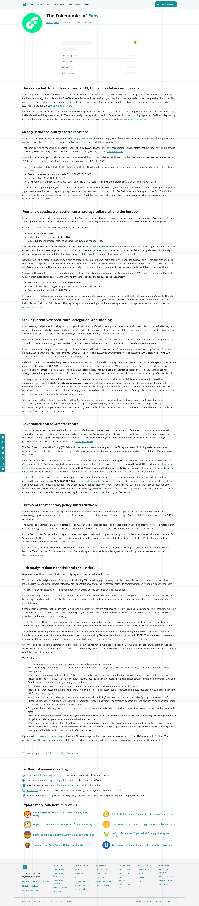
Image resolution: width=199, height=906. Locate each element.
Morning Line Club (81, 885)
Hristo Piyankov (52, 22)
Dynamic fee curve (98, 246)
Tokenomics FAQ (123, 873)
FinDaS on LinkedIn (30, 881)
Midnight (78, 869)
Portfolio (141, 881)
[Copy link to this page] (2, 464)
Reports (141, 873)
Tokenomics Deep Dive (59, 753)
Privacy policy (171, 901)
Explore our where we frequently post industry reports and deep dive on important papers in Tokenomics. (89, 795)
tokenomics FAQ (115, 151)
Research (86, 4)
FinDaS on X (44, 881)
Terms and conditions (143, 901)
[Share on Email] (2, 469)
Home (32, 4)
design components (138, 118)
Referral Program (166, 880)
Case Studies (52, 4)
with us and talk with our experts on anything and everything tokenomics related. (74, 790)
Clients (63, 4)
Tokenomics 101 (123, 869)
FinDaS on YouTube (30, 886)
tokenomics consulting (50, 736)
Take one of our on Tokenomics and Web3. (65, 780)
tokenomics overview (61, 105)
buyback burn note (90, 481)
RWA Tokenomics (103, 877)
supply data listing (82, 138)
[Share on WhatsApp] (2, 453)
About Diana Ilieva (166, 876)
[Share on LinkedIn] (2, 436)
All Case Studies (80, 889)
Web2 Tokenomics (103, 885)
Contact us (159, 901)
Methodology (74, 4)
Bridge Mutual (80, 873)
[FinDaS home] (24, 4)
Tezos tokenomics (84, 441)
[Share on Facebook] (2, 458)
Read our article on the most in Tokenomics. (64, 785)
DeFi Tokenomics (102, 869)
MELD (76, 877)
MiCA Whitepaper (60, 887)
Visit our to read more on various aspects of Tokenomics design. (69, 775)
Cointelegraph (80, 881)
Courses (141, 877)
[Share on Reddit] (2, 447)
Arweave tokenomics (32, 306)
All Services (57, 891)
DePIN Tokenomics (103, 881)
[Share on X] (2, 442)
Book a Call (163, 884)
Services (41, 4)
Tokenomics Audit (60, 869)
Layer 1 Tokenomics (104, 873)
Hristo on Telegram (30, 890)
